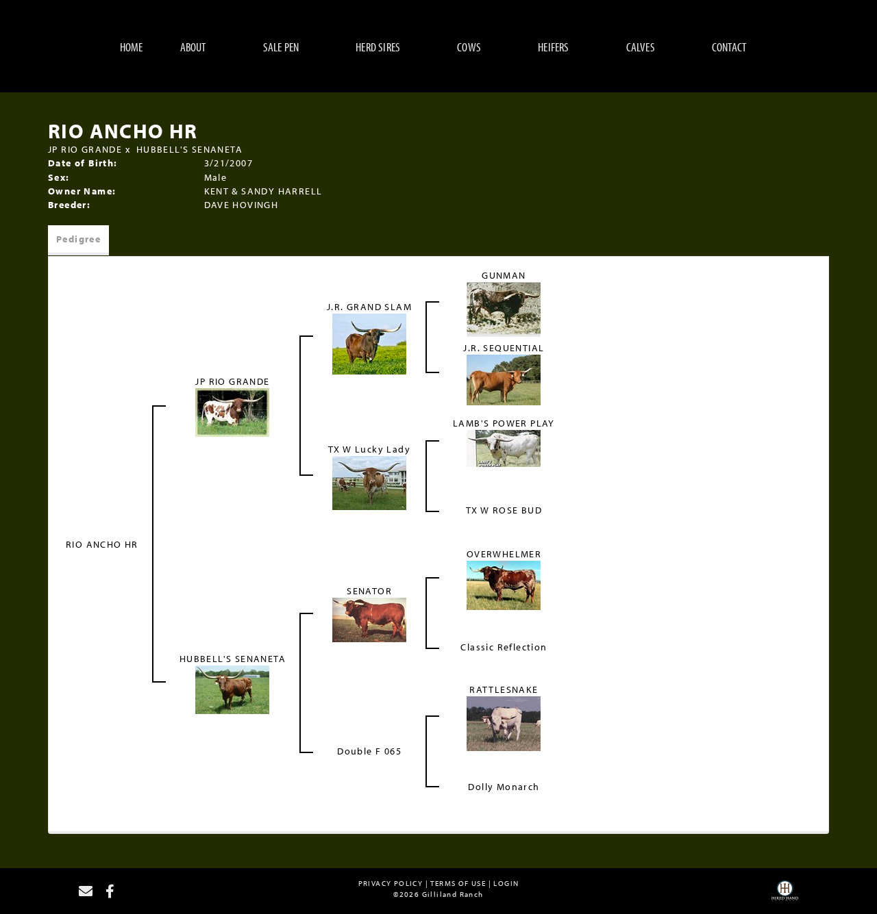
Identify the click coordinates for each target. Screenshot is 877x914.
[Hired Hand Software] (784, 895)
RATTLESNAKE (503, 689)
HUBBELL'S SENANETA (189, 149)
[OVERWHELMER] (504, 584)
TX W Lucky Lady (369, 449)
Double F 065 (369, 751)
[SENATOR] (369, 618)
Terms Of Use (458, 883)
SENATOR (369, 591)
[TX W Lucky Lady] (369, 481)
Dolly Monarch (503, 786)
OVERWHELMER (504, 554)
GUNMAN (504, 275)
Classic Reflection (503, 647)
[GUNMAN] (504, 309)
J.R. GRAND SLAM (369, 307)
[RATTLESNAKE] (504, 722)
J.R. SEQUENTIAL (503, 348)
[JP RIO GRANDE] (232, 411)
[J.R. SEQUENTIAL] (504, 378)
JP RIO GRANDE (85, 149)
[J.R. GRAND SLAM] (369, 343)
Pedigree (78, 239)
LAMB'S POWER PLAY (504, 423)
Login (506, 883)
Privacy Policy (390, 883)
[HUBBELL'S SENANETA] (232, 688)
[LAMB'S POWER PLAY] (504, 447)
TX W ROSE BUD (504, 510)
